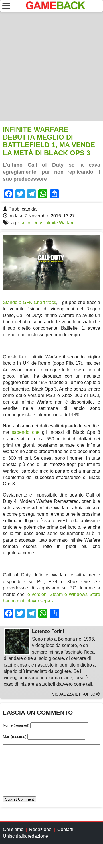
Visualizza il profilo (74, 694)
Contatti (65, 829)
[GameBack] (55, 7)
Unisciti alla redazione (25, 836)
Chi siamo (13, 829)
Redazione (40, 829)
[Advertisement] (51, 66)
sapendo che (25, 432)
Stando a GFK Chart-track (29, 302)
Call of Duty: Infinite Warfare (46, 222)
